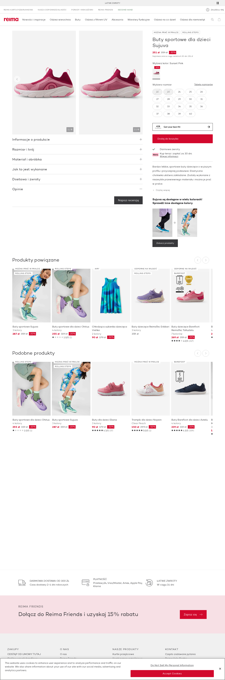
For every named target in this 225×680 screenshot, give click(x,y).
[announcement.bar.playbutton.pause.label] (218, 3)
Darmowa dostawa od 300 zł (112, 3)
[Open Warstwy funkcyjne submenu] (151, 19)
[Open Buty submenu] (81, 19)
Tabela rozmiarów (203, 84)
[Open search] (212, 19)
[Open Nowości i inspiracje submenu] (46, 19)
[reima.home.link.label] (11, 19)
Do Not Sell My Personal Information (172, 665)
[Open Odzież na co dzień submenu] (177, 19)
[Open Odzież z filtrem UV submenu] (108, 19)
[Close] (220, 668)
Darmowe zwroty (170, 149)
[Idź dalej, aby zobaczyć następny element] (137, 79)
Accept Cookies (172, 673)
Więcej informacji (169, 156)
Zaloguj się (217, 10)
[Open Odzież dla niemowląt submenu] (206, 19)
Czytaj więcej (163, 190)
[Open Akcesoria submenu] (124, 19)
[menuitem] (33, 654)
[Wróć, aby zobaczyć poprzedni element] (17, 79)
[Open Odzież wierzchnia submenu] (72, 19)
